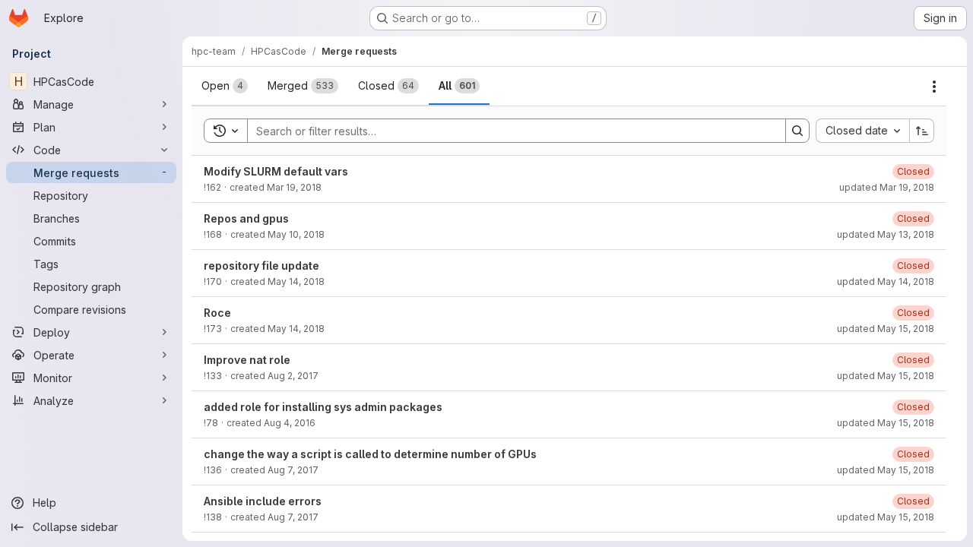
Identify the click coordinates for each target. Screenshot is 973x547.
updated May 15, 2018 (885, 328)
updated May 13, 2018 (885, 234)
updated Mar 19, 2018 (886, 187)
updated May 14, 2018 (885, 281)
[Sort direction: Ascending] (922, 131)
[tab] (225, 86)
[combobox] (862, 131)
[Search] (797, 131)
